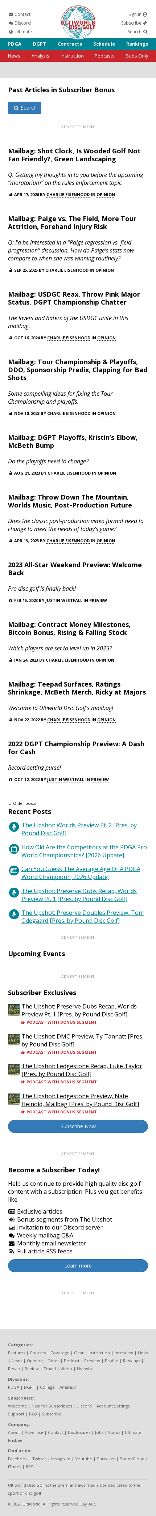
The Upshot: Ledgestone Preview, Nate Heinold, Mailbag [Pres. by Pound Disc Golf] (80, 1100)
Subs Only (137, 55)
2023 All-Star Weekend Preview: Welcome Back (75, 568)
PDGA (14, 44)
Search (135, 32)
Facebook (18, 1458)
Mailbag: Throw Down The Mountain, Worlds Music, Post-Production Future (70, 501)
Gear (79, 1352)
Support (16, 1414)
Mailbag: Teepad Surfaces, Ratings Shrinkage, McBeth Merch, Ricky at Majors (77, 688)
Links (143, 1352)
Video (66, 1368)
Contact (21, 14)
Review (32, 1368)
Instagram (60, 1458)
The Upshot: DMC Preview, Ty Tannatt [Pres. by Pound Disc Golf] (82, 1040)
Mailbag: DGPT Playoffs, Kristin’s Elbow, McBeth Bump (72, 441)
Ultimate (22, 32)
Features (16, 1352)
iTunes (14, 1466)
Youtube (83, 1458)
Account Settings (113, 1406)
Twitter (39, 1458)
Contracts (70, 44)
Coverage (59, 1352)
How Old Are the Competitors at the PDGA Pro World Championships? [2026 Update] (84, 851)
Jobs (99, 1432)
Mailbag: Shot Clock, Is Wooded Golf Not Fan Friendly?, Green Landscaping (74, 154)
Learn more (78, 1265)
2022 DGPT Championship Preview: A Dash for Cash (76, 747)
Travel (50, 1368)
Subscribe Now (78, 1126)
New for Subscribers (52, 1406)
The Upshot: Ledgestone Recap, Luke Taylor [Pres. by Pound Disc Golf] (81, 1070)
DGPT (39, 44)
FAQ (33, 1414)
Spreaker (106, 1458)
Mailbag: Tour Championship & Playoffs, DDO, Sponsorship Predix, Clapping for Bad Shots (77, 369)
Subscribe (132, 23)
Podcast (71, 1360)
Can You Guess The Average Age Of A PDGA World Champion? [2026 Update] (80, 873)
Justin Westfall (63, 600)
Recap (14, 1368)
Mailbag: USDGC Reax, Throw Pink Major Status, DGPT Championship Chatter (74, 298)
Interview (124, 1352)
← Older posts (22, 803)
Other (53, 1360)
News (14, 55)
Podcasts (105, 55)
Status (114, 1432)
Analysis (40, 55)
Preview (98, 600)
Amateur (68, 1387)
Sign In (135, 14)
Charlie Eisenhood (68, 194)
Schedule (104, 44)
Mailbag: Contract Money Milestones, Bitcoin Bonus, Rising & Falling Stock (69, 628)
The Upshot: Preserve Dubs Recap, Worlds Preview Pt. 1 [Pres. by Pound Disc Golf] (79, 895)
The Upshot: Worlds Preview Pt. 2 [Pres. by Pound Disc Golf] (79, 829)
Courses (38, 1352)
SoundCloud (132, 1458)
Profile (111, 1360)
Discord (22, 23)
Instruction (72, 55)
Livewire (85, 1368)
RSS (29, 1466)
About (14, 1432)
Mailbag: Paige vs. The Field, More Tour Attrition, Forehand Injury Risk (72, 222)
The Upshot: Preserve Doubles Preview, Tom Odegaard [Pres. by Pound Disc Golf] (82, 917)
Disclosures (79, 1432)
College (47, 1387)
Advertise (34, 1432)
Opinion (106, 194)
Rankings (137, 44)
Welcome (17, 1406)
